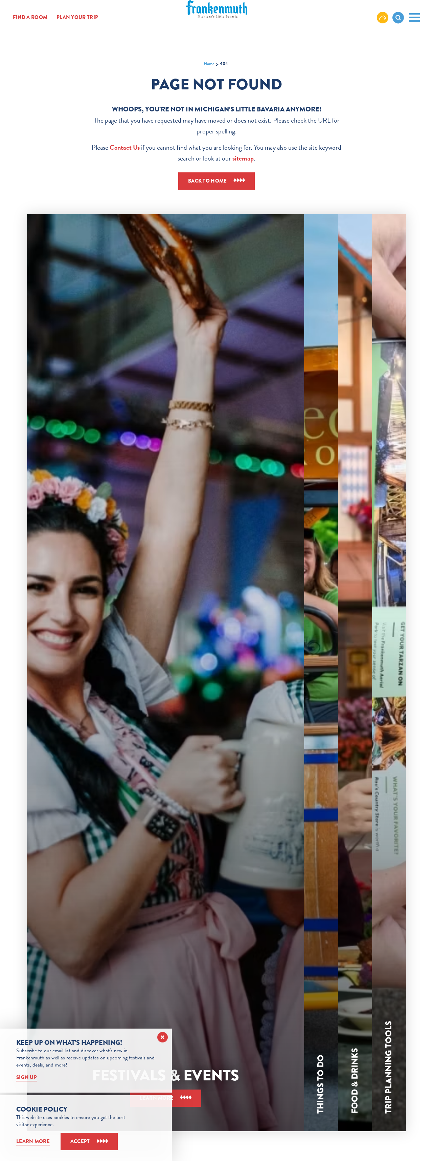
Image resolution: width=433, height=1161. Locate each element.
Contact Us (125, 147)
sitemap (243, 158)
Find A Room (30, 17)
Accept (80, 1141)
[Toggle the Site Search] (398, 17)
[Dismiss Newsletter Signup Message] (162, 1037)
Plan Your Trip (77, 17)
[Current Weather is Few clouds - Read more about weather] (382, 17)
